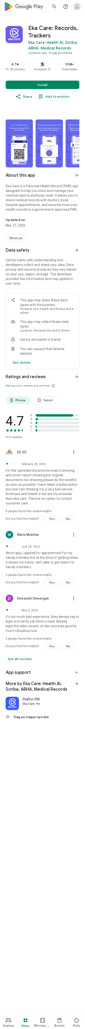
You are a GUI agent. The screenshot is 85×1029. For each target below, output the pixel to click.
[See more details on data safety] (22, 362)
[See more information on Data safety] (76, 250)
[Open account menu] (77, 6)
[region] (42, 66)
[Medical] (16, 238)
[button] (49, 69)
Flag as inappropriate (27, 717)
